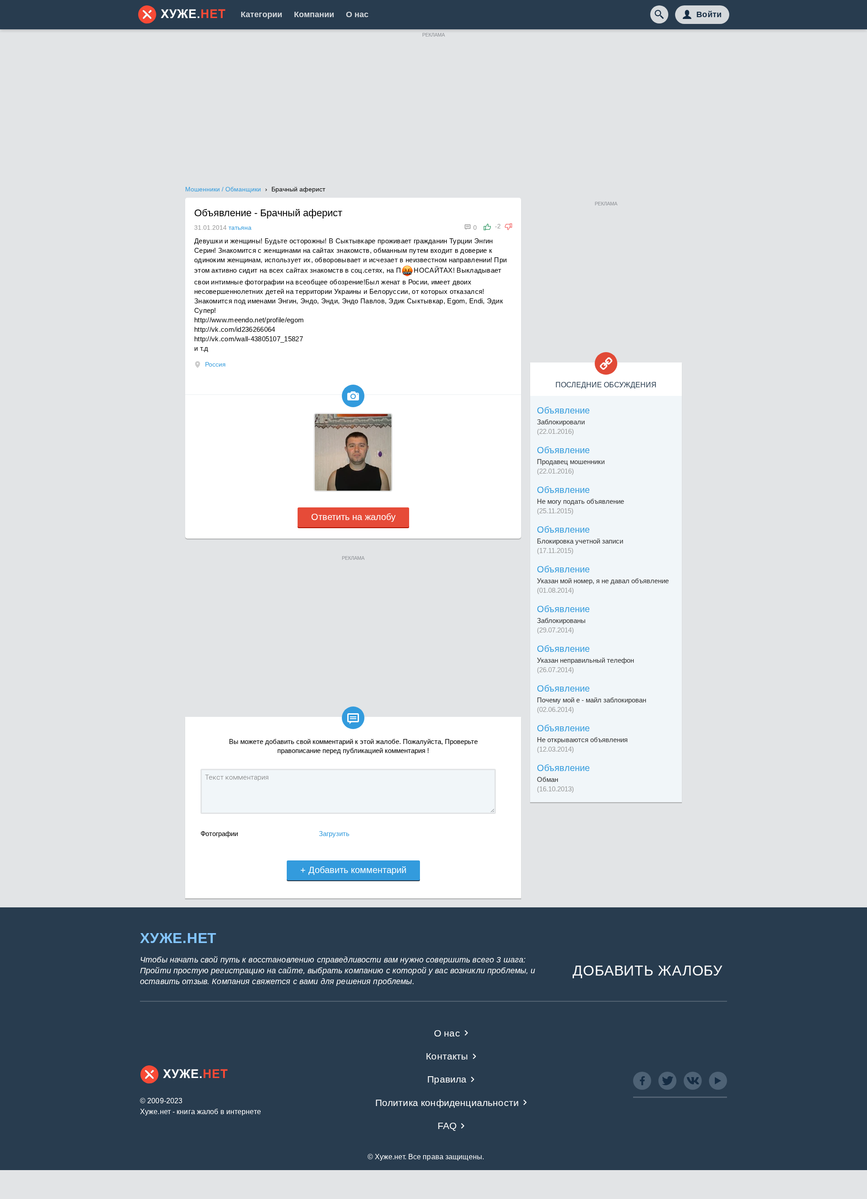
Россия (215, 364)
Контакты (447, 1056)
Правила (446, 1079)
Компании (314, 14)
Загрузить (334, 833)
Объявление (563, 410)
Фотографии (219, 833)
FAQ (447, 1125)
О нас (357, 14)
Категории (261, 14)
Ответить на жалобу (353, 517)
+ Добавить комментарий (353, 870)
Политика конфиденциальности (447, 1102)
